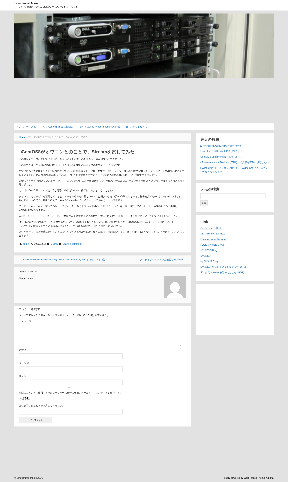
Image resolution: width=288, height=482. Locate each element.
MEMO (54, 244)
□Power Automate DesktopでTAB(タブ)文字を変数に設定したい (234, 162)
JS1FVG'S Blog (208, 250)
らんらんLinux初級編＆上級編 (56, 126)
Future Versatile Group (212, 244)
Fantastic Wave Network (213, 239)
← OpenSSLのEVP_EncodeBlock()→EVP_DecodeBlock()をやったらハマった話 (62, 259)
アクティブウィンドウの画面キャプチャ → (163, 259)
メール (24, 363)
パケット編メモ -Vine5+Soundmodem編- (99, 126)
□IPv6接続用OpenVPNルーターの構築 (221, 145)
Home (22, 137)
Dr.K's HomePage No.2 (212, 233)
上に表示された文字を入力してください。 (41, 405)
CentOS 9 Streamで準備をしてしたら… (221, 157)
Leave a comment (72, 244)
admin (26, 244)
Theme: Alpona (265, 478)
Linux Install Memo (26, 3)
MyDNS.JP (206, 256)
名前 (23, 350)
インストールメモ (26, 126)
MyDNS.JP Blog (209, 261)
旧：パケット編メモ (136, 126)
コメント (25, 321)
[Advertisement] (144, 99)
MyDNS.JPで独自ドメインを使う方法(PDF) (224, 267)
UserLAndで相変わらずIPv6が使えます (221, 151)
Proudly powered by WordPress (239, 478)
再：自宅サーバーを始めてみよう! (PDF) (222, 272)
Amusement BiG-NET (212, 228)
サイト (22, 376)
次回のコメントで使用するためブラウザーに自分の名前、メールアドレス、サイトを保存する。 (70, 392)
